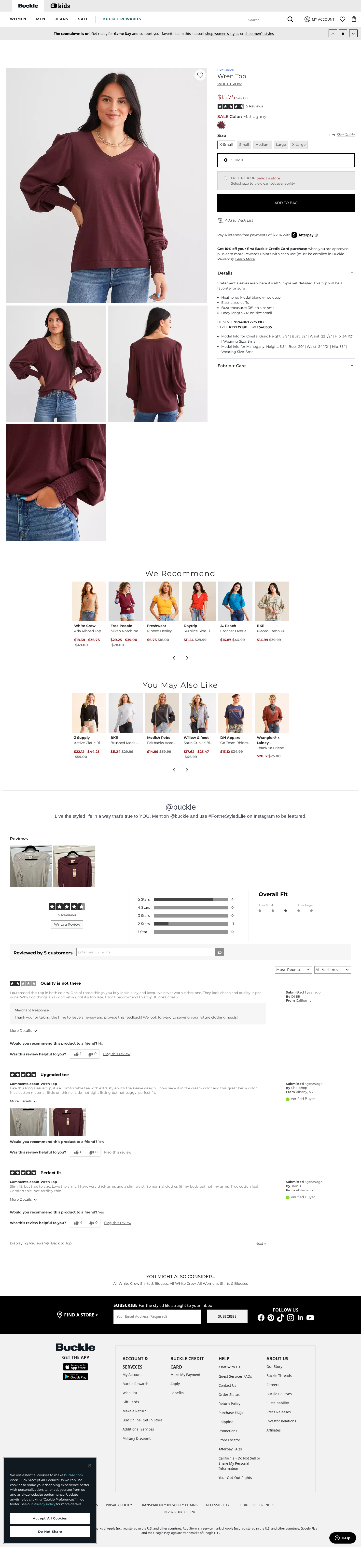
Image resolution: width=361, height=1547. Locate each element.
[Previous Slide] (333, 33)
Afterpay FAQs (230, 1449)
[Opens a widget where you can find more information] (342, 1538)
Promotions (228, 1431)
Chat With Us (229, 1367)
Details (225, 273)
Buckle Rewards (136, 1383)
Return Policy (229, 1403)
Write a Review (67, 924)
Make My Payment (185, 1374)
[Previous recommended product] (174, 657)
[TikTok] (281, 1317)
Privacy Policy (45, 1504)
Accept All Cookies (50, 1518)
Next (260, 1243)
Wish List (130, 1392)
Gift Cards (131, 1402)
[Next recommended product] (187, 657)
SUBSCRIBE (227, 1316)
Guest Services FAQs (235, 1376)
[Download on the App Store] (75, 1366)
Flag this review (116, 1054)
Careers (272, 1384)
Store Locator (229, 1440)
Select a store (268, 178)
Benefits (177, 1392)
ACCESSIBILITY (218, 1505)
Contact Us (227, 1385)
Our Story (274, 1366)
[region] (50, 1500)
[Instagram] (290, 1317)
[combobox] (265, 19)
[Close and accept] (89, 1465)
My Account (132, 1374)
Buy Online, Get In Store (142, 1420)
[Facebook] (261, 1317)
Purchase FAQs (231, 1412)
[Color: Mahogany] (221, 125)
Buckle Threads (279, 1375)
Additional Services (138, 1429)
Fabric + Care (232, 365)
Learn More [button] (245, 259)
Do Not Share (50, 1531)
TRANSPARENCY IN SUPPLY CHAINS (169, 1505)
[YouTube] (310, 1317)
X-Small (226, 144)
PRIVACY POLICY (119, 1505)
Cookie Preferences (255, 1505)
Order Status (229, 1394)
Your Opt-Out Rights (235, 1477)
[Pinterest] (271, 1317)
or (215, 34)
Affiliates (273, 1430)
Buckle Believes (279, 1393)
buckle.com (73, 1475)
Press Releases (278, 1412)
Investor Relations (281, 1421)
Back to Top (61, 1243)
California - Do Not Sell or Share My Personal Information (239, 1463)
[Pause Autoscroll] (343, 33)
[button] (18, 19)
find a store (81, 1315)
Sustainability (277, 1403)
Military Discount (137, 1438)
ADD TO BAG (286, 203)
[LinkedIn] (300, 1317)
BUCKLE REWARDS (122, 19)
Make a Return (135, 1411)
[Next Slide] (353, 33)
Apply (175, 1383)
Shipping (226, 1421)
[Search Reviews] (219, 952)
